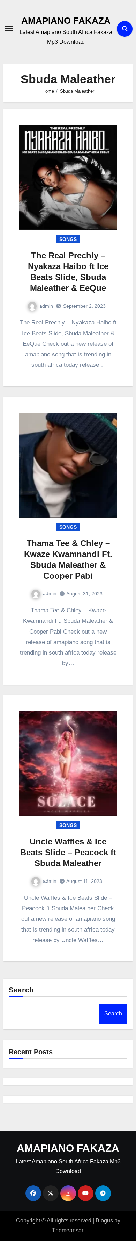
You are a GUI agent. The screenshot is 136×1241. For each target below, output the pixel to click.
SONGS (68, 239)
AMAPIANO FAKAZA (66, 20)
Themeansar (67, 1230)
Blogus (104, 1221)
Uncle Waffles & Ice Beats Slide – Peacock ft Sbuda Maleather (68, 852)
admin (46, 306)
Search (21, 990)
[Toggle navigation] (9, 28)
